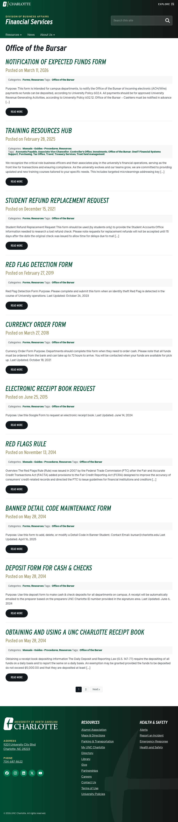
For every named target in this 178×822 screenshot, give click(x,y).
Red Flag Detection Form (39, 264)
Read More (17, 111)
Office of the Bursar (63, 79)
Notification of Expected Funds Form (56, 62)
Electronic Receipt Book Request (50, 388)
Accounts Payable (26, 151)
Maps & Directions (93, 735)
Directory (87, 753)
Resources (12, 34)
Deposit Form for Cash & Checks (49, 568)
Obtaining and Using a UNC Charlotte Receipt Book (75, 632)
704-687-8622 (13, 761)
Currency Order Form (36, 324)
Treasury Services (65, 154)
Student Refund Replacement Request (57, 200)
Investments (100, 151)
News (31, 34)
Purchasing (25, 154)
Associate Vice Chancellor (53, 151)
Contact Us (88, 782)
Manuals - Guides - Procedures (40, 148)
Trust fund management (91, 154)
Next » (96, 689)
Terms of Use (89, 788)
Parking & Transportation (97, 741)
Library (85, 759)
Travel (50, 154)
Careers (86, 776)
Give (84, 764)
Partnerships (89, 770)
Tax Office (39, 154)
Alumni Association (93, 729)
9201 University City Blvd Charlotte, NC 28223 (19, 747)
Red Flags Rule (26, 444)
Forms (26, 79)
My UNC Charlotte (93, 747)
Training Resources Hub (39, 130)
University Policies (93, 794)
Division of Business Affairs (27, 16)
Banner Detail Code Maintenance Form (58, 508)
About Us (46, 34)
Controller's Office (81, 151)
